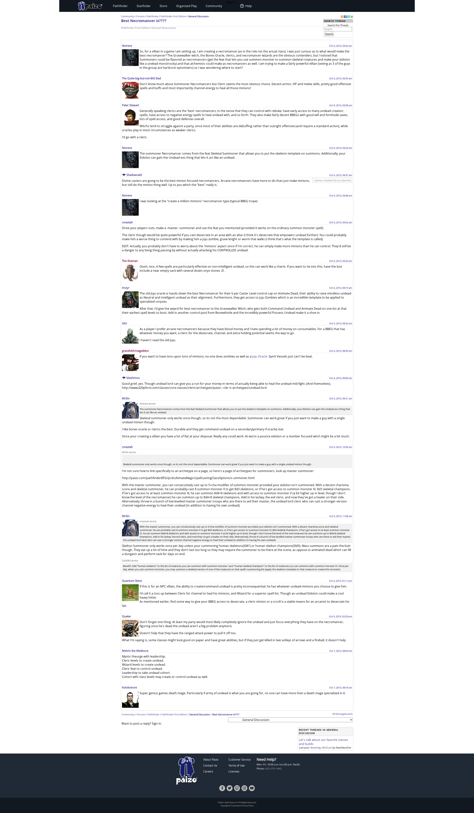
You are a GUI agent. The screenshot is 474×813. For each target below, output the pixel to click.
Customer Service (239, 759)
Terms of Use (236, 765)
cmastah (127, 222)
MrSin (126, 398)
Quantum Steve (132, 580)
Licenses (233, 771)
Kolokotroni (129, 687)
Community (214, 6)
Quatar (126, 616)
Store (163, 6)
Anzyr (125, 287)
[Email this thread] (351, 16)
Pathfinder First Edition (173, 16)
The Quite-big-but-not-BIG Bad (141, 78)
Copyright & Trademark (231, 805)
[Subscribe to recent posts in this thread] (342, 16)
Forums (140, 16)
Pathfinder (120, 6)
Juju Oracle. (260, 356)
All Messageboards (342, 714)
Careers (208, 771)
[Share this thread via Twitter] (348, 16)
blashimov (133, 378)
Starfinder (144, 6)
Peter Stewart (130, 105)
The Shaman (130, 261)
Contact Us (210, 765)
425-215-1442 (273, 768)
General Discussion (198, 16)
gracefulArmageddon (135, 350)
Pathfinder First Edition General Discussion (148, 27)
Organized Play (186, 6)
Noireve (127, 45)
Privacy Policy (248, 805)
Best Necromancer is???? (143, 20)
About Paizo (210, 759)
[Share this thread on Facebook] (345, 16)
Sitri (124, 323)
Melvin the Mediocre (135, 651)
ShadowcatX (134, 175)
